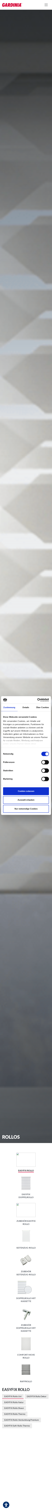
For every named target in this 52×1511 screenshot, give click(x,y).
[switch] (45, 762)
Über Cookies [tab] (42, 707)
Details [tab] (26, 707)
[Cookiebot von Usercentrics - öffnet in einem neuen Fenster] (37, 700)
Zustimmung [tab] (9, 707)
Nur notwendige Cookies (26, 809)
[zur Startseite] (12, 4)
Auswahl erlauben (26, 800)
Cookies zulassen (26, 791)
